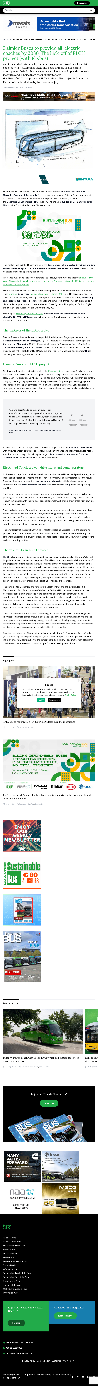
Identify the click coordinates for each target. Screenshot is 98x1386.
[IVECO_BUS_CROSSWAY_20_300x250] (60, 1198)
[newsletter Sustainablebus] (49, 836)
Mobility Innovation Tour (15, 1289)
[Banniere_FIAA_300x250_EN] (22, 1198)
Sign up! (16, 1322)
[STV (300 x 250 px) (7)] (49, 910)
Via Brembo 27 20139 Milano (19, 1342)
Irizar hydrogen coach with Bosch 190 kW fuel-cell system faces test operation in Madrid (41, 1059)
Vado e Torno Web (12, 1241)
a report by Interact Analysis (29, 313)
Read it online (65, 1315)
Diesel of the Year (11, 1281)
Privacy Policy (28, 1360)
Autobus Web (9, 1249)
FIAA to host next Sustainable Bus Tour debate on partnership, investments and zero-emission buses (47, 797)
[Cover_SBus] (49, 956)
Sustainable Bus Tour (26, 804)
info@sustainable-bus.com (19, 1353)
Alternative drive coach (30, 1067)
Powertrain (8, 1257)
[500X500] (49, 242)
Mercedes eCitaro (56, 371)
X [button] (78, 681)
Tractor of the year (12, 1285)
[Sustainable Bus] (6, 3)
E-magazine (82, 3)
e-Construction (10, 1269)
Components (43, 1067)
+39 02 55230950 (13, 1348)
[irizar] (60, 1166)
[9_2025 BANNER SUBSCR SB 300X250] (49, 873)
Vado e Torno (9, 1237)
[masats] (49, 24)
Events (21, 727)
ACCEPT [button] (41, 700)
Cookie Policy (43, 1360)
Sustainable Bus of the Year (16, 1277)
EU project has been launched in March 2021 (34, 294)
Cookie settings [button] (54, 700)
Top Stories (28, 727)
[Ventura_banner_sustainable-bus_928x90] (49, 179)
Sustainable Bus (11, 1253)
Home (5, 39)
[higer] (49, 96)
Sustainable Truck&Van (14, 1245)
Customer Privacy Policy (63, 1360)
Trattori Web (9, 1265)
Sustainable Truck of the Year (17, 1273)
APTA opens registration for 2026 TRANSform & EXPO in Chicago (39, 721)
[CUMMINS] (22, 1166)
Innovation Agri (10, 1292)
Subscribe (49, 1103)
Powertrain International (15, 1261)
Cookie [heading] (49, 684)
